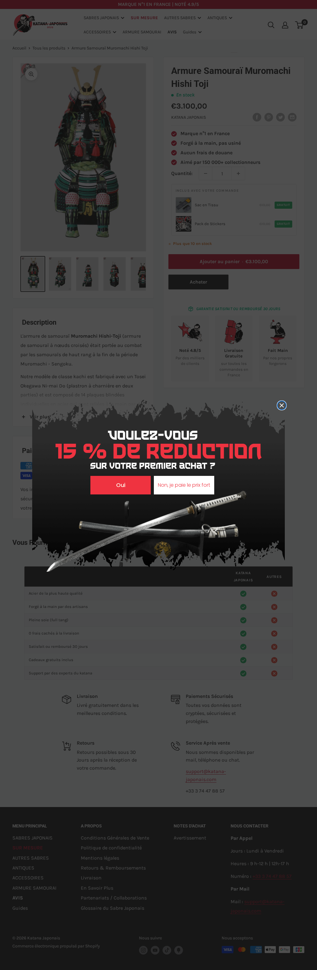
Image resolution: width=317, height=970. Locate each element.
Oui (120, 485)
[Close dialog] (281, 405)
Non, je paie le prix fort (184, 485)
